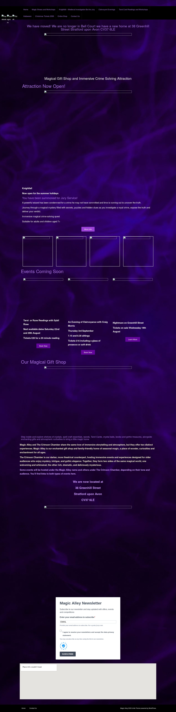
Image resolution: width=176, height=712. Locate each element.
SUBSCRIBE (68, 654)
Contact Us (75, 16)
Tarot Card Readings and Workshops (133, 9)
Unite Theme (136, 708)
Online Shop (62, 16)
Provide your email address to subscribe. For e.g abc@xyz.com (81, 625)
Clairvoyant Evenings (107, 9)
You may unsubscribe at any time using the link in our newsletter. (82, 639)
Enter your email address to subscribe (77, 617)
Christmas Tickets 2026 (44, 16)
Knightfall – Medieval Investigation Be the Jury (77, 9)
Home (25, 9)
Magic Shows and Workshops (43, 9)
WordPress (152, 708)
